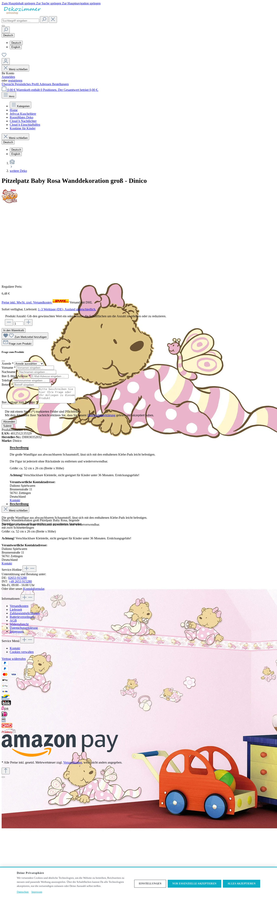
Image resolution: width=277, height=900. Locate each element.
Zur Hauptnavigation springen (81, 3)
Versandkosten (19, 606)
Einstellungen (150, 883)
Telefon (7, 380)
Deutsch (16, 42)
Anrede (8, 363)
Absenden (9, 421)
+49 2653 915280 (20, 581)
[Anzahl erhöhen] (28, 322)
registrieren (15, 80)
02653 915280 (17, 577)
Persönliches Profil (27, 84)
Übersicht (8, 84)
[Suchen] (44, 19)
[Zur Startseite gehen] (22, 14)
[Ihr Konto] (6, 61)
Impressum (17, 631)
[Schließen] (3, 777)
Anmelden (8, 77)
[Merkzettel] (4, 56)
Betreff (7, 384)
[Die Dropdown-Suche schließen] (53, 19)
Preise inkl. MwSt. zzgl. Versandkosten (27, 302)
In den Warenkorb (13, 330)
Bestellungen (60, 84)
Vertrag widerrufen (14, 658)
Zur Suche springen (49, 3)
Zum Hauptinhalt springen (19, 3)
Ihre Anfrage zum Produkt (20, 402)
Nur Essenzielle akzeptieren (194, 883)
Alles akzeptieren (242, 883)
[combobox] (20, 21)
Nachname (10, 372)
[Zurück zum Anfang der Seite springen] (6, 771)
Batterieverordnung (22, 617)
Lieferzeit (16, 609)
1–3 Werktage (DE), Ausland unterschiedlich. (67, 309)
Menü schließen (18, 69)
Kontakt (15, 500)
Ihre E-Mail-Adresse (16, 376)
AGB (13, 620)
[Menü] (3, 25)
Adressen (45, 84)
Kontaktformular (33, 588)
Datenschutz (23, 891)
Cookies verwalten (22, 652)
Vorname (9, 367)
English (15, 47)
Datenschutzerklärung (101, 415)
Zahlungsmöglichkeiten (25, 613)
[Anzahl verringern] (9, 322)
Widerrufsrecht (19, 624)
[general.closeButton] (3, 361)
